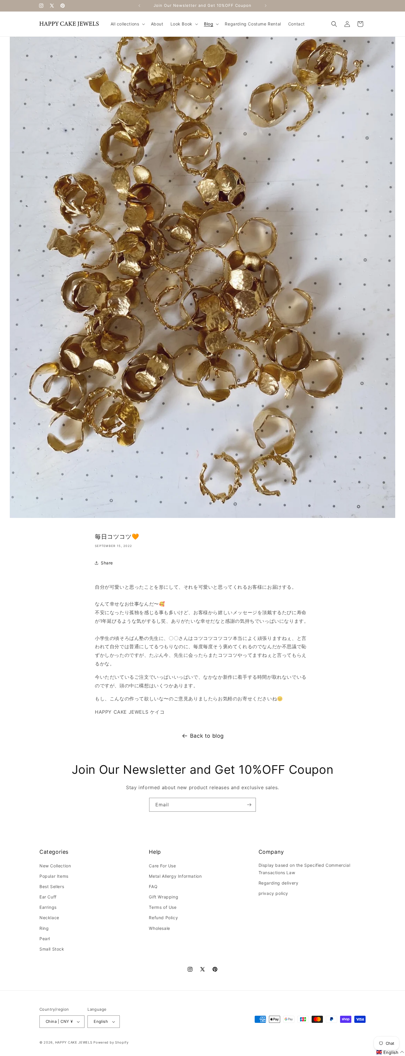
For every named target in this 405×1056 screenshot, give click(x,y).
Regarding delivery (279, 882)
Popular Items (53, 876)
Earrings (48, 907)
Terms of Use (162, 907)
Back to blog (207, 736)
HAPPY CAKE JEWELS (74, 1042)
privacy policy (273, 893)
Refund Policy (163, 917)
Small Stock (51, 948)
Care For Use (162, 865)
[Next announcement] (265, 5)
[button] (127, 24)
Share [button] (107, 562)
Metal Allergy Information (175, 876)
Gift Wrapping (163, 896)
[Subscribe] (249, 805)
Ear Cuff (48, 896)
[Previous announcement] (139, 5)
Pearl (44, 938)
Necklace (49, 917)
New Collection (55, 865)
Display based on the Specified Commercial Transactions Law (304, 869)
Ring (44, 928)
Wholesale (159, 928)
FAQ (153, 886)
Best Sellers (51, 886)
